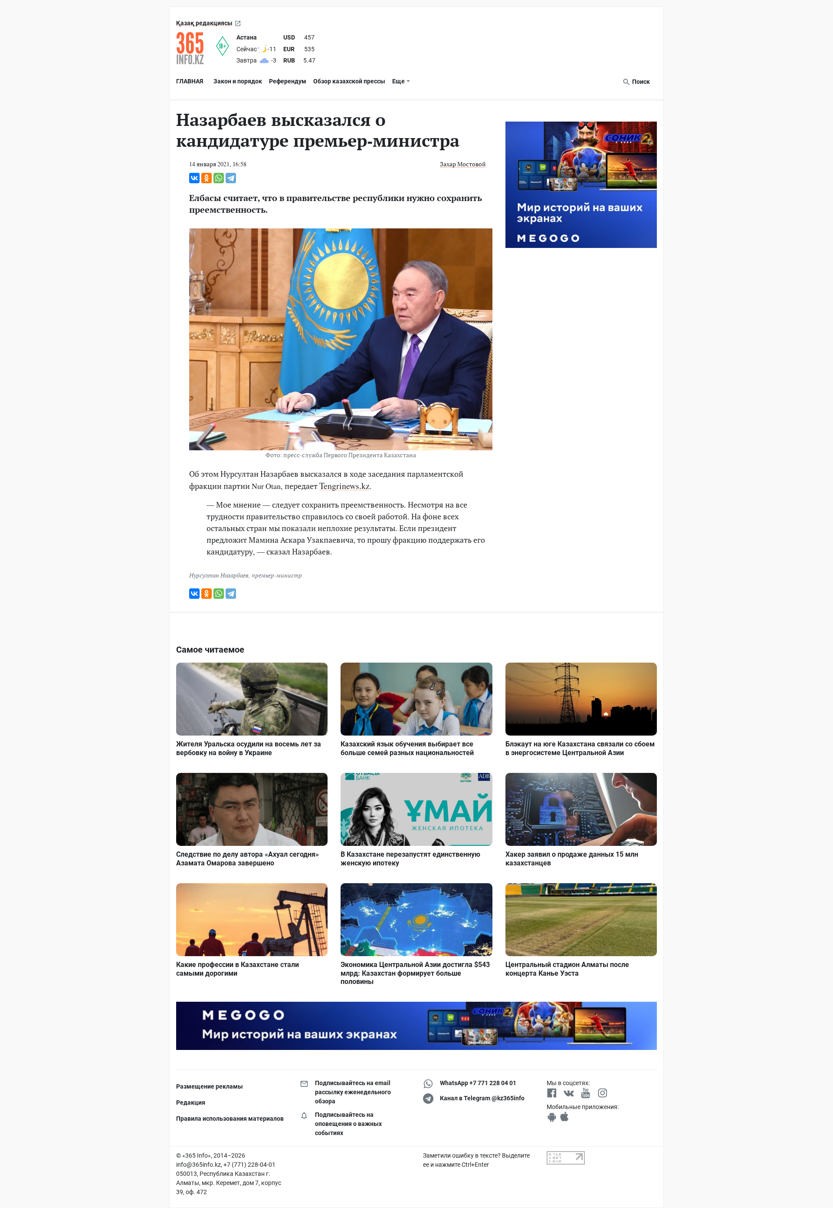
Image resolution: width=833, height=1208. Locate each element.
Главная (189, 81)
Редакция (190, 1102)
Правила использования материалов (230, 1118)
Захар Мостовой (463, 164)
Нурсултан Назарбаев (219, 575)
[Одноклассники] (206, 178)
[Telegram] (231, 178)
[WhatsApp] (218, 178)
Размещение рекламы (209, 1086)
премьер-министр (277, 575)
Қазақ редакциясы (204, 23)
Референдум (287, 81)
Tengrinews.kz (344, 486)
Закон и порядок (237, 81)
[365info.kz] (196, 48)
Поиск (640, 81)
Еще (398, 81)
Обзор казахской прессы (349, 81)
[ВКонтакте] (194, 178)
